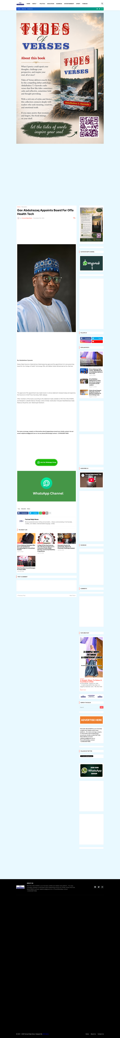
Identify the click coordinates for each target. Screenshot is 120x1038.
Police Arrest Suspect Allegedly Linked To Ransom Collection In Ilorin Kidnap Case (95, 393)
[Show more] (50, 513)
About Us (24, 8)
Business (59, 3)
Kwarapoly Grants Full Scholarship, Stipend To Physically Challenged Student (66, 547)
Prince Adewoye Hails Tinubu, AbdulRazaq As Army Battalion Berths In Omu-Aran (96, 371)
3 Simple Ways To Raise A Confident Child (91, 681)
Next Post (72, 595)
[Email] (46, 513)
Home (28, 3)
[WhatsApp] (40, 513)
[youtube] (97, 341)
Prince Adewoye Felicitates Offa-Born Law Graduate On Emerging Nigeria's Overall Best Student (26, 547)
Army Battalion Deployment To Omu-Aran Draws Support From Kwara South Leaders (95, 382)
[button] (102, 3)
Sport (78, 3)
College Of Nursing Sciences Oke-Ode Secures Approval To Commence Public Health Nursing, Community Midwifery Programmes (46, 548)
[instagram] (102, 887)
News (34, 3)
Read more (83, 689)
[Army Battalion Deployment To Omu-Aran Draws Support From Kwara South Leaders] (84, 381)
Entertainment (69, 3)
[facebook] (97, 8)
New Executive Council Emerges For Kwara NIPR (26, 568)
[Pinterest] (43, 513)
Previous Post (21, 595)
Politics (42, 3)
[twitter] (99, 8)
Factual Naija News (32, 519)
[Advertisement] (60, 174)
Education (50, 3)
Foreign (84, 3)
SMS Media (46, 1034)
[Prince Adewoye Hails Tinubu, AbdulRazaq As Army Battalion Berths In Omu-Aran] (84, 371)
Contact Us (29, 8)
